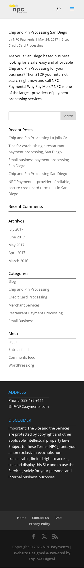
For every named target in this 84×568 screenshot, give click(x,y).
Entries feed (19, 349)
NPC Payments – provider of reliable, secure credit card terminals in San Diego (39, 187)
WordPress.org (21, 365)
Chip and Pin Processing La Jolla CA (38, 137)
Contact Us (40, 518)
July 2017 (16, 229)
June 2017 (17, 237)
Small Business (21, 320)
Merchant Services (24, 305)
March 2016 (18, 260)
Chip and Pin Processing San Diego (38, 32)
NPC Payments (24, 39)
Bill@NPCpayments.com (29, 406)
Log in (14, 341)
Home (21, 518)
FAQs (58, 518)
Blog (65, 39)
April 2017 (17, 252)
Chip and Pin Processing (29, 289)
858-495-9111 (32, 400)
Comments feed (22, 357)
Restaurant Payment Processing (36, 313)
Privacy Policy (39, 524)
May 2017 (16, 244)
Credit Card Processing (26, 45)
